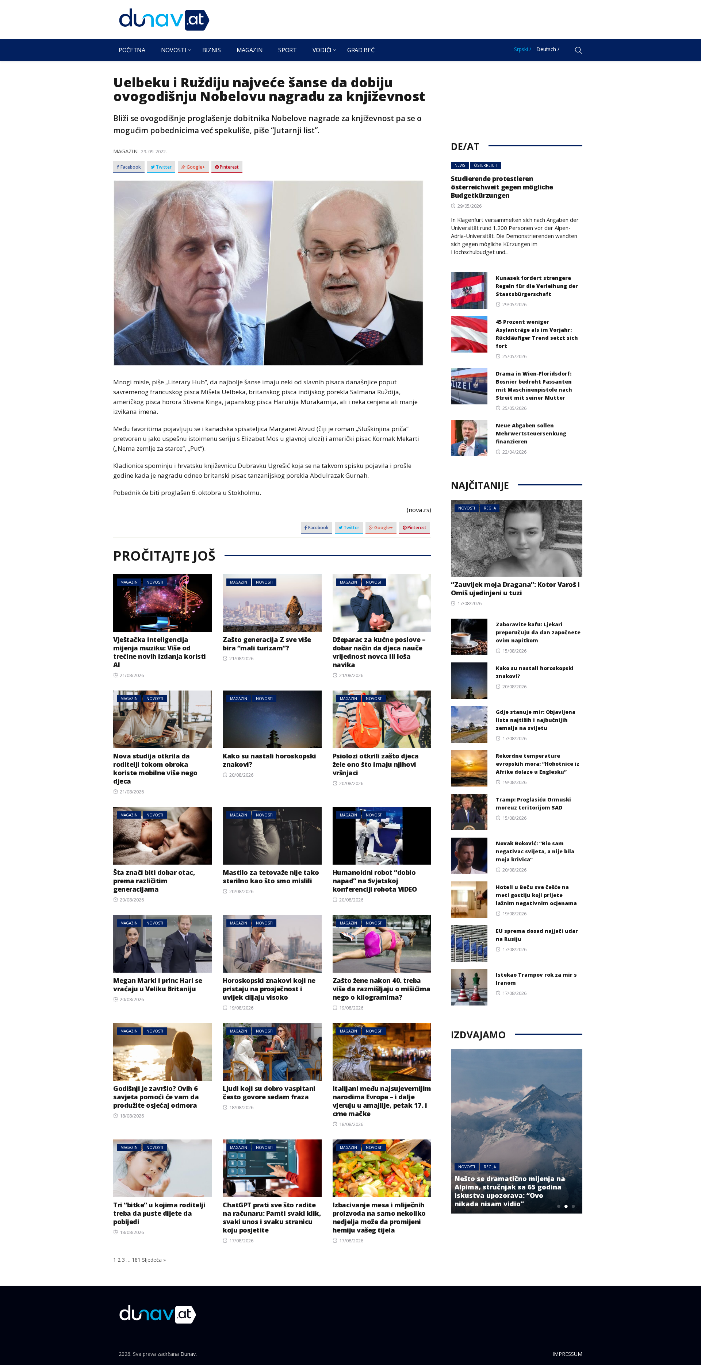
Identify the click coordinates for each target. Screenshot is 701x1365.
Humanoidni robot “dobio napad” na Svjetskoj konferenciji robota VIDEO (375, 880)
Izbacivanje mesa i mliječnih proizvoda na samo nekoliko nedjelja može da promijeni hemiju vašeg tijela (379, 1217)
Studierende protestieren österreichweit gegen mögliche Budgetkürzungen (502, 187)
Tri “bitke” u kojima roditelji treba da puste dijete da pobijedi (159, 1213)
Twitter (163, 167)
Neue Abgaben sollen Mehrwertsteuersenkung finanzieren (531, 433)
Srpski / (522, 49)
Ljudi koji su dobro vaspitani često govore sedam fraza (269, 1092)
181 (136, 1259)
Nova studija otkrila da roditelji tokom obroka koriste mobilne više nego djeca (155, 768)
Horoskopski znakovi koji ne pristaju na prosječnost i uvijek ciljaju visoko (269, 988)
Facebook (130, 167)
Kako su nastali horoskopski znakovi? (269, 760)
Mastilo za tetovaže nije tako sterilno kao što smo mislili (271, 876)
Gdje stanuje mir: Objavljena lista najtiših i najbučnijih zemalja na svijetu (535, 719)
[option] (516, 1131)
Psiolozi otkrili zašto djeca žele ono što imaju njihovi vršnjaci (376, 764)
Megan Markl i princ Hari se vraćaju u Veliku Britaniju (157, 984)
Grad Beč (360, 50)
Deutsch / (547, 49)
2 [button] (566, 1206)
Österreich (485, 165)
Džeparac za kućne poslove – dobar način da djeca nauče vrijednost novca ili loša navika (379, 652)
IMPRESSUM (567, 1353)
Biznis (211, 50)
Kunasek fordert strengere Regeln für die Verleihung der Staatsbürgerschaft (537, 285)
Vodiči (322, 50)
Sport (287, 50)
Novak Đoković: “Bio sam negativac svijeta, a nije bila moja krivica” (535, 851)
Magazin (250, 50)
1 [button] (558, 1206)
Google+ (195, 167)
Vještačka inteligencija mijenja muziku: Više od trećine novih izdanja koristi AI (159, 652)
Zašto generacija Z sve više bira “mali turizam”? (267, 643)
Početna (132, 50)
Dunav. (188, 1353)
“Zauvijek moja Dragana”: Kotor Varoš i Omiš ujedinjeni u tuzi (515, 588)
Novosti (174, 50)
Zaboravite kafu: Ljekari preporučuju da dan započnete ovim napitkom (538, 632)
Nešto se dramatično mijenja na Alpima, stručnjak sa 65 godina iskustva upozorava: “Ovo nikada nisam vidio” (510, 1191)
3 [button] (573, 1206)
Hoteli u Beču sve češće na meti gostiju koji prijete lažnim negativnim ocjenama (536, 895)
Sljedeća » (154, 1259)
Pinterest (229, 167)
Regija (490, 508)
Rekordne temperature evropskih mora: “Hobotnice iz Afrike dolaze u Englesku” (537, 763)
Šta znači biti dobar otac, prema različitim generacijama (154, 880)
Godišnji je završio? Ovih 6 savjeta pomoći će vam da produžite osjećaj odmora (156, 1097)
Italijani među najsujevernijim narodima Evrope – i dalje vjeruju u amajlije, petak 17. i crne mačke (382, 1101)
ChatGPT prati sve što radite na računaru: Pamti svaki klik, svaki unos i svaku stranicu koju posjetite (272, 1217)
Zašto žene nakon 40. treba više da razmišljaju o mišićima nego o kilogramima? (381, 988)
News (460, 165)
